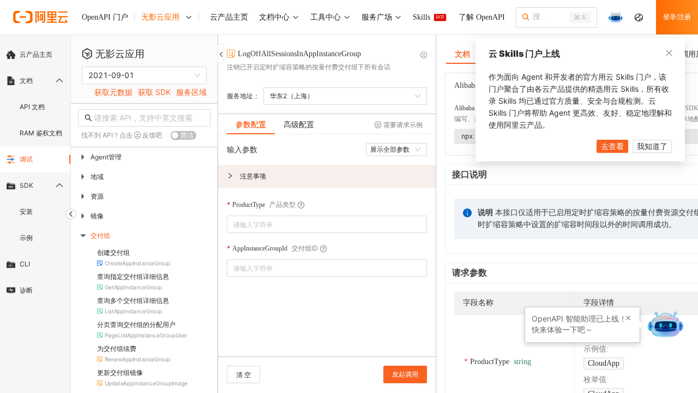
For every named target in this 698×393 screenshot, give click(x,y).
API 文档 (32, 107)
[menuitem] (35, 54)
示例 (26, 238)
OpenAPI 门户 (105, 17)
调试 (26, 159)
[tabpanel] (327, 251)
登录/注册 (677, 17)
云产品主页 (36, 54)
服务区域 (191, 92)
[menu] (35, 172)
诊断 (26, 290)
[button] (327, 176)
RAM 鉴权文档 (41, 133)
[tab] (251, 124)
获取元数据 (113, 92)
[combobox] (319, 224)
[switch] (183, 135)
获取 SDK (154, 92)
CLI (25, 264)
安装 (26, 211)
